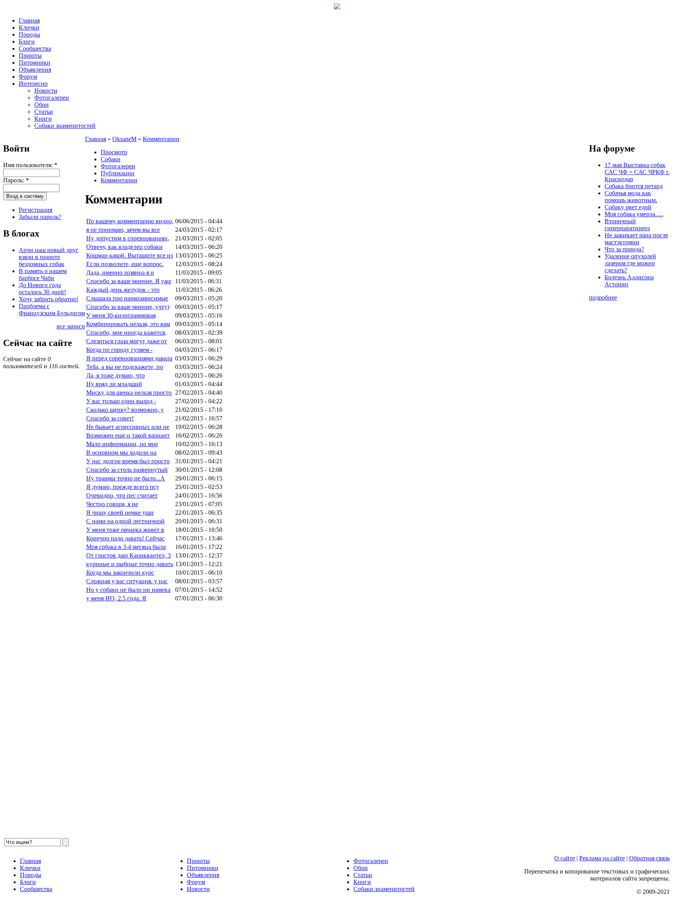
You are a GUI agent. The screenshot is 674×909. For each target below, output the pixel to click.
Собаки (111, 159)
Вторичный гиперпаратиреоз (627, 224)
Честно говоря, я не (112, 504)
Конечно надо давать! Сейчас (125, 538)
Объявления (35, 69)
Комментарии (161, 139)
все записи (71, 326)
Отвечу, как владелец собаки (124, 247)
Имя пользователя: (30, 165)
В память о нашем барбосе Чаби (43, 274)
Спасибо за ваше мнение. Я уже (128, 281)
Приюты (30, 55)
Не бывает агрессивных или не (127, 427)
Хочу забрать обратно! (48, 299)
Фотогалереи (51, 97)
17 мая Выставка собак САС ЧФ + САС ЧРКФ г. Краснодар (637, 172)
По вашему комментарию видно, (130, 221)
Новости (45, 90)
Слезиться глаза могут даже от (126, 341)
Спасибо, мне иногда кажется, (126, 332)
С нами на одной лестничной (125, 521)
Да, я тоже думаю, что (115, 375)
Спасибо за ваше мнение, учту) (127, 307)
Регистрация (35, 210)
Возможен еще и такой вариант (128, 435)
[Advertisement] (319, 720)
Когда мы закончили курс (120, 572)
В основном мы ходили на (121, 452)
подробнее (603, 297)
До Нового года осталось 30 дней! (42, 288)
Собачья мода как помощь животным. (631, 196)
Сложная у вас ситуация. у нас (127, 581)
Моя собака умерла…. (634, 214)
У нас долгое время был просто (128, 461)
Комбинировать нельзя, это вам (128, 324)
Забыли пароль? (40, 217)
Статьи (43, 111)
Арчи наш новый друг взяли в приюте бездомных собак (48, 257)
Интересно (33, 83)
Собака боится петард (634, 186)
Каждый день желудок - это (123, 289)
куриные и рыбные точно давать (129, 564)
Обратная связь (649, 858)
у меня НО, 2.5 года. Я (116, 598)
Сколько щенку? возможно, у (125, 409)
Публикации (118, 173)
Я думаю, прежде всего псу (122, 487)
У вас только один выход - (121, 401)
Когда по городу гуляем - (119, 349)
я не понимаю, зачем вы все (123, 229)
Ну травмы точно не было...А (125, 478)
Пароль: (16, 180)
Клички (29, 27)
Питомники (34, 62)
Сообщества (35, 48)
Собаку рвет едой (628, 207)
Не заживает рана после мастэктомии (636, 238)
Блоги (27, 41)
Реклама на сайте (602, 858)
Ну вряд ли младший (114, 384)
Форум (28, 76)
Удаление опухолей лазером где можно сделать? (630, 263)
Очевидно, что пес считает (122, 495)
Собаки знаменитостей (65, 125)
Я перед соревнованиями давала (129, 358)
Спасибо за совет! (110, 418)
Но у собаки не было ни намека (128, 589)
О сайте (564, 858)
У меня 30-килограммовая (121, 315)
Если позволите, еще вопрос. (124, 264)
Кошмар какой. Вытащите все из (129, 255)
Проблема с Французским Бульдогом (52, 309)
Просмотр (114, 152)
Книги (43, 118)
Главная (29, 20)
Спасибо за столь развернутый (127, 469)
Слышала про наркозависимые (127, 298)
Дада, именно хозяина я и (120, 272)
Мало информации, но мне (122, 444)
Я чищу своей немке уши (120, 512)
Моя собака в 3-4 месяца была (126, 547)
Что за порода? (624, 249)
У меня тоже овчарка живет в (125, 529)
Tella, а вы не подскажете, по (124, 367)
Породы (29, 34)
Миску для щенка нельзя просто (129, 392)
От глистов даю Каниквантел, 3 (128, 555)
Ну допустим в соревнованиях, (127, 238)
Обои (41, 104)
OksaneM (124, 139)
